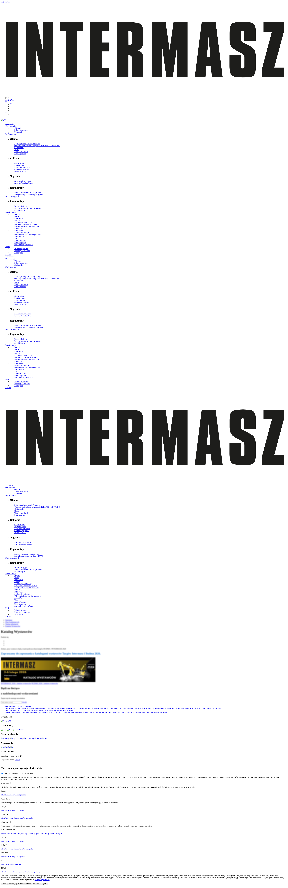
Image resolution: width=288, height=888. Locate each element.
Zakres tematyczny (21, 130)
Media (7, 247)
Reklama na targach (159, 708)
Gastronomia (19, 148)
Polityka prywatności (42, 880)
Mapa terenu (18, 218)
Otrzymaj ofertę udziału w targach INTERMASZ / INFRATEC (37, 146)
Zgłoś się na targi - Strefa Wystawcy (27, 144)
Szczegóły (15, 773)
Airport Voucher (20, 241)
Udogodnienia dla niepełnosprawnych (27, 234)
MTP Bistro (18, 230)
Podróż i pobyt (10, 212)
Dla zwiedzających (21, 206)
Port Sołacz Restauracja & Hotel (25, 224)
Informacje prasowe (21, 249)
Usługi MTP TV (20, 171)
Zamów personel (20, 154)
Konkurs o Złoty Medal (22, 181)
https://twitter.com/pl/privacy (11, 864)
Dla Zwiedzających (12, 197)
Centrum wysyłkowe (21, 169)
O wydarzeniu (10, 126)
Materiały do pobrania (22, 251)
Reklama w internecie (22, 167)
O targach (17, 128)
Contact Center (19, 163)
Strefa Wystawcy (11, 100)
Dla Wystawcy (10, 134)
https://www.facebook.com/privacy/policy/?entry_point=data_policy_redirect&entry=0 (31, 834)
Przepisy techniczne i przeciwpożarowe (28, 192)
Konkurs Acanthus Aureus (23, 183)
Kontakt (8, 255)
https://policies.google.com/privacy (13, 795)
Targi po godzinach (21, 152)
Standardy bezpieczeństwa (23, 245)
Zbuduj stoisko (93, 708)
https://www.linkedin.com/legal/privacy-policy (17, 818)
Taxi (16, 239)
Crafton (17, 760)
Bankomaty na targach (22, 232)
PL (6, 102)
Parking (17, 220)
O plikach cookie (28, 773)
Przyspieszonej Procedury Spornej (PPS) (28, 195)
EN (11, 104)
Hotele (16, 150)
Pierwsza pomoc (20, 243)
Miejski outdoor (20, 165)
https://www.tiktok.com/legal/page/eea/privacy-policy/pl (20, 872)
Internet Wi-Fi (19, 237)
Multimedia (18, 132)
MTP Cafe (18, 228)
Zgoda (6, 773)
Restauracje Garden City (23, 222)
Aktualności (9, 124)
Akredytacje (18, 253)
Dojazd (17, 214)
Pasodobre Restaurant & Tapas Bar (26, 226)
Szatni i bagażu (19, 210)
